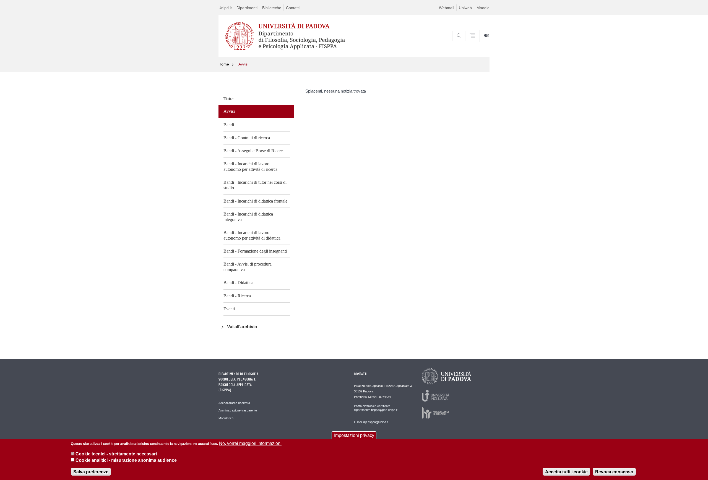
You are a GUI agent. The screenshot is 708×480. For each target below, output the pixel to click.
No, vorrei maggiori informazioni (250, 443)
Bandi (228, 124)
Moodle (483, 8)
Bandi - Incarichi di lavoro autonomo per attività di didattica (251, 235)
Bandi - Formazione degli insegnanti (255, 251)
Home (223, 64)
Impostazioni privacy (354, 435)
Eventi (229, 308)
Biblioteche (271, 8)
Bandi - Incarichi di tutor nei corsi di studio (255, 185)
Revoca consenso (614, 471)
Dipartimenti (246, 8)
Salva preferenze (90, 471)
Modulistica (225, 418)
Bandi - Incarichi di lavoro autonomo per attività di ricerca (250, 166)
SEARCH (480, 43)
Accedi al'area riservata (234, 403)
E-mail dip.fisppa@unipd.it (371, 422)
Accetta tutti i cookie (566, 471)
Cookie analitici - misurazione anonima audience (126, 460)
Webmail (446, 8)
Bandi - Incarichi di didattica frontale (255, 201)
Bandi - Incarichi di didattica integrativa (248, 217)
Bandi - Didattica (238, 282)
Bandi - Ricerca (237, 295)
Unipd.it (225, 8)
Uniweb (465, 8)
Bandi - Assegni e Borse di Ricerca (254, 150)
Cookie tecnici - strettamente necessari (116, 454)
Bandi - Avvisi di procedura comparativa (247, 267)
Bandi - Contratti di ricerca (246, 137)
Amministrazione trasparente (237, 410)
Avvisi (243, 64)
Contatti (293, 8)
